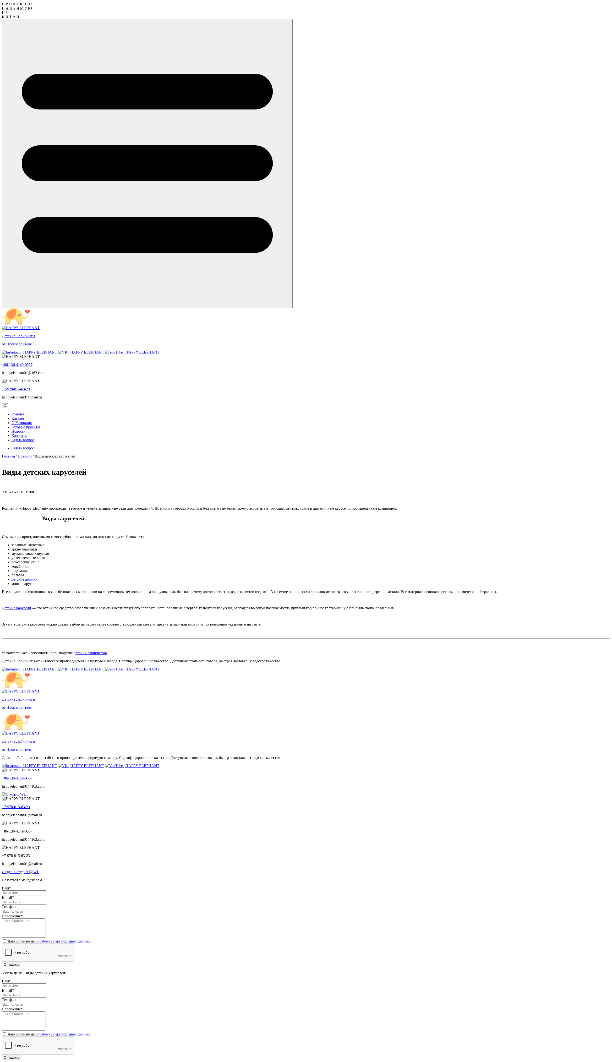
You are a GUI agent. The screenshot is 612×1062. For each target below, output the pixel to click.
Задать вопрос (22, 440)
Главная (17, 414)
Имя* (6, 888)
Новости (18, 431)
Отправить (11, 964)
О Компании (21, 423)
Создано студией (15, 872)
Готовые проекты (25, 427)
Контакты (19, 436)
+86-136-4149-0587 (17, 365)
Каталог (18, 418)
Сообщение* (12, 916)
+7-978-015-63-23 (16, 389)
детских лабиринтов (90, 653)
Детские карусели (16, 608)
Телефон (9, 907)
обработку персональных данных (63, 941)
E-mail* (8, 897)
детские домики (24, 579)
